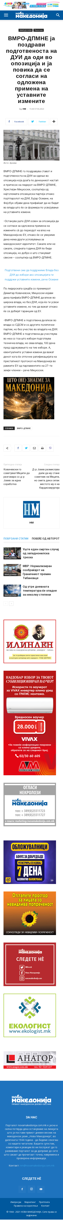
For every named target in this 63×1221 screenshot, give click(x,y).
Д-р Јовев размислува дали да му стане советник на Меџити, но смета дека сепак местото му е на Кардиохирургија (45, 478)
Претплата (44, 1202)
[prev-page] (6, 603)
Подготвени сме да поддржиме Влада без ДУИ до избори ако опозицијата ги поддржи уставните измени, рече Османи (31, 275)
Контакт (45, 1205)
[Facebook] (18, 448)
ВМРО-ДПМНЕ (24, 428)
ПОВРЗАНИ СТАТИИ (16, 538)
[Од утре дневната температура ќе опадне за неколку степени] (12, 591)
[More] (54, 121)
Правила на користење (26, 1205)
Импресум (15, 1202)
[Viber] (50, 448)
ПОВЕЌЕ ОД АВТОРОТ (45, 538)
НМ (24, 109)
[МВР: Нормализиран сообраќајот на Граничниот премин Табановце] (12, 570)
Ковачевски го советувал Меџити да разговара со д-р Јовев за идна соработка (17, 477)
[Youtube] (40, 1189)
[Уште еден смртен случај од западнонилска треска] (12, 553)
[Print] (42, 448)
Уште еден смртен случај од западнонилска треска (41, 553)
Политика (38, 30)
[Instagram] (31, 1189)
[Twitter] (26, 448)
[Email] (34, 448)
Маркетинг (30, 1202)
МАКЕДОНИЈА (25, 30)
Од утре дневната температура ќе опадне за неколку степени (40, 590)
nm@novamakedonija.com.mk (37, 1165)
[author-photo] (31, 517)
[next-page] (11, 603)
